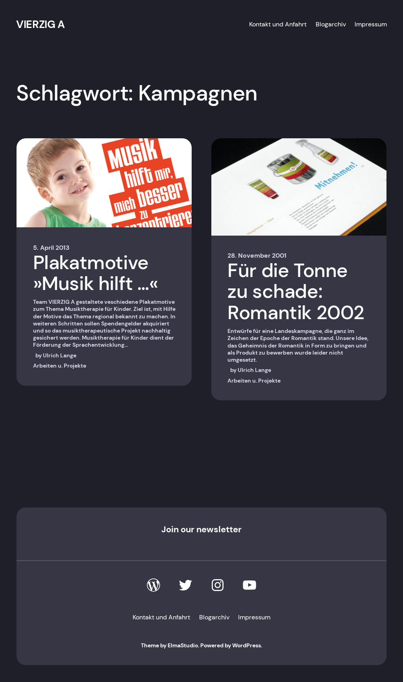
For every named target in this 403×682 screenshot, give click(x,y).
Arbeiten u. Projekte (59, 365)
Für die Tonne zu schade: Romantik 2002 (295, 291)
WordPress (246, 645)
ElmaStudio (183, 645)
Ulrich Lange (59, 355)
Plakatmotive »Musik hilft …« (95, 273)
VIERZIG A (40, 24)
